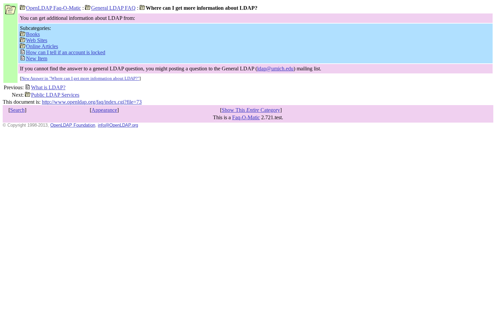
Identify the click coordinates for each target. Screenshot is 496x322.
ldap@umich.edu (275, 68)
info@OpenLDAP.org (118, 125)
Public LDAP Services (55, 95)
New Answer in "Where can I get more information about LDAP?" (80, 78)
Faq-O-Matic (246, 117)
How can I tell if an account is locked (65, 52)
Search (17, 110)
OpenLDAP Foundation (72, 125)
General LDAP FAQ (113, 8)
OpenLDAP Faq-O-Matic (53, 8)
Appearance (104, 110)
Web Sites (36, 40)
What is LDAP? (48, 87)
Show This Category (251, 110)
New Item (36, 58)
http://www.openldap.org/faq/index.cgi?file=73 (92, 102)
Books (33, 34)
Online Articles (42, 46)
